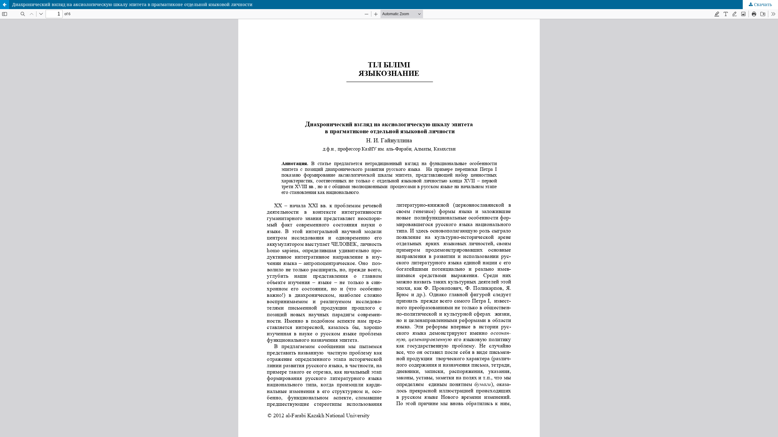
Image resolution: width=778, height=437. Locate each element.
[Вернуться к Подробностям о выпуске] (4, 4)
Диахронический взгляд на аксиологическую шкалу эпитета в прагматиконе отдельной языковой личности (132, 4)
